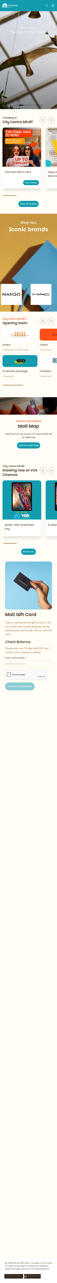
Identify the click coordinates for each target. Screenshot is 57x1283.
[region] (28, 60)
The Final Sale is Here (18, 172)
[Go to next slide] (51, 120)
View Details (31, 182)
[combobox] (47, 5)
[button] (32, 1276)
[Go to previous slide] (43, 120)
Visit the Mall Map (29, 445)
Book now (28, 551)
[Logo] (10, 5)
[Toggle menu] (53, 5)
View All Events (28, 204)
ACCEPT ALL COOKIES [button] (14, 1276)
